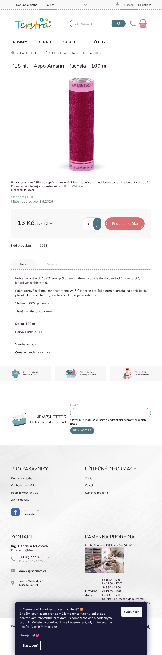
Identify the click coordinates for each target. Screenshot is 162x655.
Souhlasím (131, 612)
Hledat (119, 23)
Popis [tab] (24, 264)
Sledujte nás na (31, 512)
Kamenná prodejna (96, 493)
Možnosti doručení (22, 190)
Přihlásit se (82, 430)
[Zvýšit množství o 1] (97, 221)
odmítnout (54, 622)
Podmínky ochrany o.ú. (25, 493)
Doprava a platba (26, 5)
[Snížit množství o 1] (97, 227)
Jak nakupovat (20, 500)
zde (54, 627)
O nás (50, 5)
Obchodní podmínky (23, 485)
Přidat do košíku (125, 223)
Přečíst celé (76, 186)
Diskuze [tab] (51, 264)
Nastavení (30, 645)
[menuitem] (20, 42)
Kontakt (90, 485)
